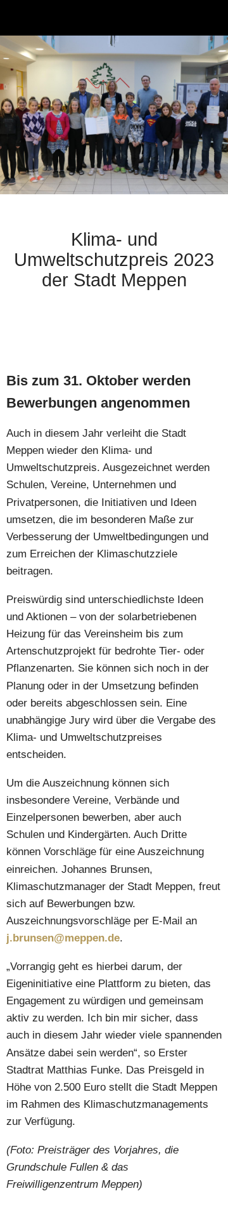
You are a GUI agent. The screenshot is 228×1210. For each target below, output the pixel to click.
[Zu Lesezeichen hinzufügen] (206, 331)
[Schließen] (17, 17)
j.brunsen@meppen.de (63, 938)
